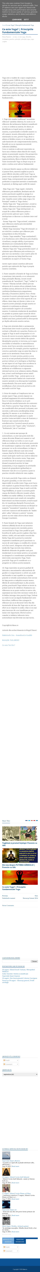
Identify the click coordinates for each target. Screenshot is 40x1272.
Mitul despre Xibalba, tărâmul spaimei (15, 1226)
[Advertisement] (21, 60)
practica (11, 39)
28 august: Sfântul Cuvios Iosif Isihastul (15, 1177)
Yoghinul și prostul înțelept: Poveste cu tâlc (19, 844)
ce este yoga (21, 37)
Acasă (4, 25)
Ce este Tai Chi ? (8, 645)
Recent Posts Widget (6, 1234)
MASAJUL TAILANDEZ (10, 640)
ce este (15, 37)
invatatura (5, 39)
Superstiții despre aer (9, 1210)
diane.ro (25, 1269)
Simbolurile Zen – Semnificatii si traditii (17, 635)
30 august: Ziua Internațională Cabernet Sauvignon (19, 978)
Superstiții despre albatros (11, 1161)
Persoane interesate (20, 1241)
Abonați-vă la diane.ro (8, 1241)
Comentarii (8, 1064)
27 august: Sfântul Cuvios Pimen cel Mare (16, 1193)
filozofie (28, 37)
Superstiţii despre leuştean (11, 976)
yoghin (4, 41)
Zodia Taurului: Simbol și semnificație (15, 974)
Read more (15, 1166)
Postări (7, 1060)
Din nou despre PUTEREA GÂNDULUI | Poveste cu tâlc (18, 866)
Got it (26, 19)
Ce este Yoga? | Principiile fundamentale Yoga (14, 888)
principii (17, 39)
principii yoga (25, 39)
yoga (32, 39)
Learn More (17, 19)
